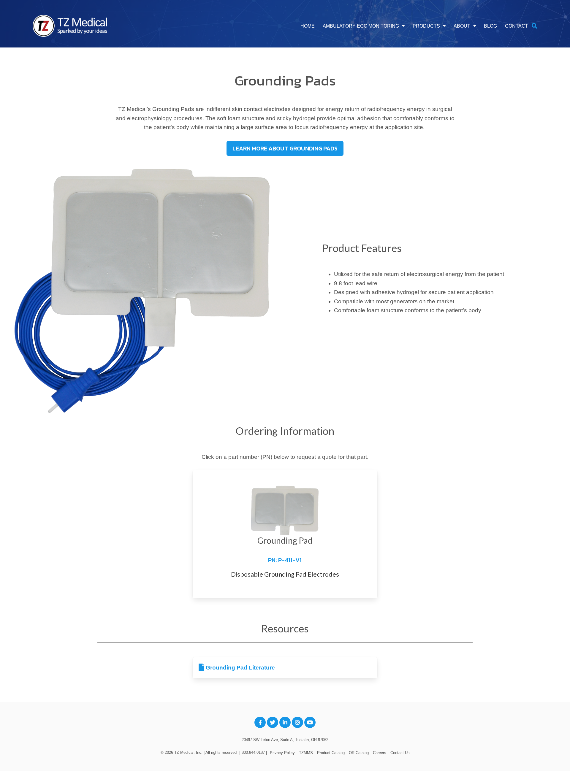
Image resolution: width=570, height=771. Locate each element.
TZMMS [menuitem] (306, 753)
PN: (285, 560)
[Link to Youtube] (310, 722)
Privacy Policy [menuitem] (282, 753)
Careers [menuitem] (379, 753)
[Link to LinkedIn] (285, 722)
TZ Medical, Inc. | (189, 752)
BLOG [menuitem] (490, 25)
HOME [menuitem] (307, 25)
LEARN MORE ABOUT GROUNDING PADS (285, 148)
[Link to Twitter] (272, 722)
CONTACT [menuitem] (516, 25)
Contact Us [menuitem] (400, 753)
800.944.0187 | (254, 752)
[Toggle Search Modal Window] (534, 26)
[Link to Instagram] (297, 722)
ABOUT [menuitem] (462, 25)
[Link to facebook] (260, 722)
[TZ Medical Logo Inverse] (70, 26)
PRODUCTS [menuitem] (426, 25)
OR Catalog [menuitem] (359, 753)
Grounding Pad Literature (239, 667)
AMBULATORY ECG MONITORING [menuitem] (361, 25)
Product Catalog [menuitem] (331, 753)
